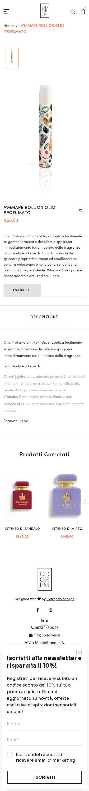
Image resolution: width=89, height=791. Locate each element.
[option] (12, 58)
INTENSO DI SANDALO (22, 529)
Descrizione (44, 317)
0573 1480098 (46, 627)
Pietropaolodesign (61, 598)
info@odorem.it (46, 634)
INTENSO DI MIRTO (67, 529)
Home (9, 25)
